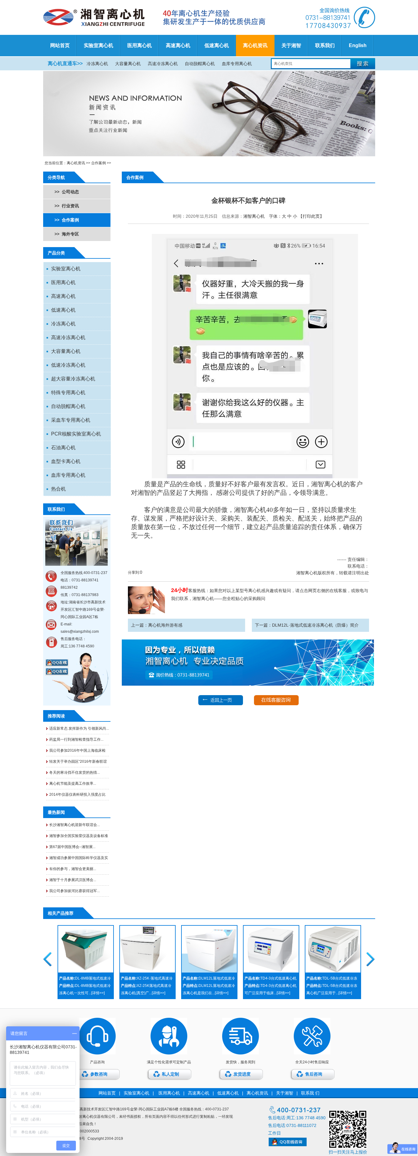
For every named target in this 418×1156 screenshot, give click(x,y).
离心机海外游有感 (165, 625)
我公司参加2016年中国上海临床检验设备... (77, 752)
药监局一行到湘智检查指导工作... (76, 739)
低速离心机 (216, 45)
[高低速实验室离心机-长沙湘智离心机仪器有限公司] (158, 17)
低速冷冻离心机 (68, 365)
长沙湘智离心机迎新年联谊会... (74, 825)
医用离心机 (139, 45)
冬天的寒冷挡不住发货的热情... (74, 772)
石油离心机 (63, 447)
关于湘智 (291, 45)
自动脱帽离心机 (200, 63)
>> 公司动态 (66, 191)
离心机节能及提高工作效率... (72, 783)
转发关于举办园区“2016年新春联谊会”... (78, 763)
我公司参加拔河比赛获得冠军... (74, 891)
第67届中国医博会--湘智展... (72, 847)
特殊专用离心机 (68, 392)
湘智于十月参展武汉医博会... (72, 880)
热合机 (58, 488)
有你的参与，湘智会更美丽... (72, 869)
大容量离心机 (128, 63)
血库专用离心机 (237, 63)
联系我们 (325, 45)
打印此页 (311, 216)
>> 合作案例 (66, 219)
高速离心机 (178, 45)
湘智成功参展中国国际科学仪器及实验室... (78, 859)
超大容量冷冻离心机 (73, 378)
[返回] (220, 704)
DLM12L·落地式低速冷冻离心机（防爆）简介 (315, 625)
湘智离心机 (254, 216)
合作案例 (98, 163)
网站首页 (60, 45)
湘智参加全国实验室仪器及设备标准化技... (78, 837)
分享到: (134, 572)
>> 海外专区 (66, 234)
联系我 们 (310, 1093)
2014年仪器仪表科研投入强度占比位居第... (77, 796)
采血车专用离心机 (70, 420)
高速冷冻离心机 (163, 63)
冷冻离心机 (97, 63)
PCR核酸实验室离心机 (76, 433)
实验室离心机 (98, 45)
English (358, 45)
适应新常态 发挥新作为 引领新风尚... (79, 728)
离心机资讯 (255, 45)
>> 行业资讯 (66, 205)
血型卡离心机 (65, 461)
